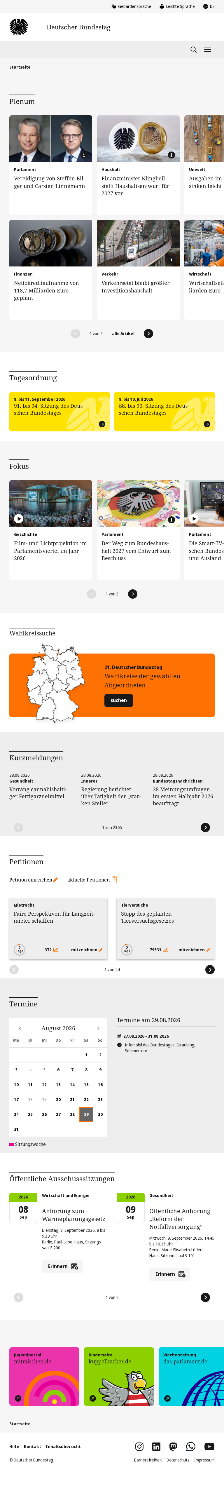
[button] (75, 333)
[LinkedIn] (156, 1446)
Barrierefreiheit (148, 1460)
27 (60, 1117)
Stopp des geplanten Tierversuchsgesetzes (147, 917)
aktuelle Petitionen (88, 880)
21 (74, 1102)
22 (88, 1102)
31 (18, 1131)
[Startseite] (59, 27)
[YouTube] (209, 1446)
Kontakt (32, 1446)
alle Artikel (123, 333)
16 (102, 1087)
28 (74, 1117)
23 (102, 1102)
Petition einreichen (30, 880)
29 (88, 1117)
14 (74, 1087)
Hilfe (14, 1446)
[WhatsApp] (190, 1446)
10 (18, 1087)
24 (18, 1117)
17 (18, 1102)
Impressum (204, 1460)
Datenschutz (178, 1460)
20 (60, 1102)
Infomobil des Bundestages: (160, 1047)
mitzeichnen (84, 949)
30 (102, 1117)
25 (32, 1117)
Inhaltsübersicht (63, 1446)
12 (46, 1087)
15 (88, 1087)
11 (32, 1087)
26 (46, 1117)
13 (60, 1087)
